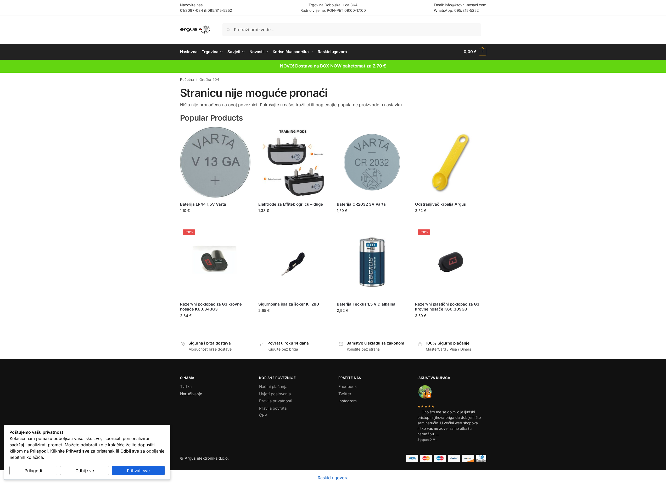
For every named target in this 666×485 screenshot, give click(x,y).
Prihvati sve (138, 470)
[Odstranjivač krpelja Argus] (450, 162)
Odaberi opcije (450, 221)
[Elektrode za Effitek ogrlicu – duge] (293, 162)
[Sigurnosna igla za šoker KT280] (293, 262)
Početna (187, 79)
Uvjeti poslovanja (275, 393)
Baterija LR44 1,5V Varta (203, 204)
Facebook (347, 386)
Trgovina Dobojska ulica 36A (333, 5)
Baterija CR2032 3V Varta (361, 204)
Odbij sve (84, 470)
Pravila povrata (273, 408)
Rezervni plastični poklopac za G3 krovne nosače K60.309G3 (447, 307)
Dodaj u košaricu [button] (215, 221)
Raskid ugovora (333, 477)
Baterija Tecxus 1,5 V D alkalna (366, 304)
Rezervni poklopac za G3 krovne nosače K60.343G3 (211, 307)
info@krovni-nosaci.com (465, 5)
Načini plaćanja (273, 386)
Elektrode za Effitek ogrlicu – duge (290, 204)
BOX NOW (331, 66)
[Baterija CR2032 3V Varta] (372, 162)
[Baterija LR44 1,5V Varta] (215, 162)
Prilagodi (33, 470)
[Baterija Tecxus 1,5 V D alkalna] (372, 262)
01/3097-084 (191, 10)
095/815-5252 (220, 10)
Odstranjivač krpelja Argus (440, 204)
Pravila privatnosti (275, 400)
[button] (475, 52)
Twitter (344, 393)
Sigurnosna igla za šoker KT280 (288, 304)
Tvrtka (186, 386)
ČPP (263, 415)
